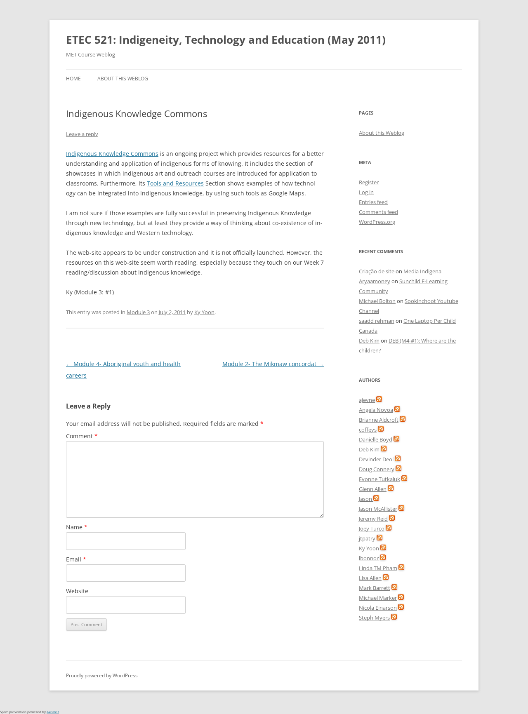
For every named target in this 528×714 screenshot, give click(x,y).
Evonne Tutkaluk (379, 479)
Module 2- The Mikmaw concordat (273, 364)
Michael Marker (378, 597)
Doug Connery (376, 469)
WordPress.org (377, 221)
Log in (366, 192)
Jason (366, 499)
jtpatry (367, 538)
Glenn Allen (373, 489)
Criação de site (376, 271)
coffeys (368, 429)
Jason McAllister (378, 508)
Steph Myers (374, 617)
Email (76, 559)
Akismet (53, 711)
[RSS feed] (379, 400)
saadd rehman (376, 320)
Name (76, 527)
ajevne (367, 400)
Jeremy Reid (373, 518)
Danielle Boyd (375, 439)
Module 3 (138, 312)
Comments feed (378, 212)
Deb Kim (369, 340)
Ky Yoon (204, 312)
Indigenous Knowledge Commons (112, 153)
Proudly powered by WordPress (102, 675)
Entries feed (373, 202)
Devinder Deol (376, 459)
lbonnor (369, 558)
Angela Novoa (376, 409)
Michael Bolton (377, 301)
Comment (82, 436)
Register (369, 182)
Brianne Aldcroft (378, 419)
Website (77, 591)
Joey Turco (371, 528)
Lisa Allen (370, 578)
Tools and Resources (175, 183)
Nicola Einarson (378, 607)
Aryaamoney (374, 281)
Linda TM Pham (378, 568)
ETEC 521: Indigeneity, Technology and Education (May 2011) (226, 39)
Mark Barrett (374, 588)
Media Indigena (422, 271)
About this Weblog (122, 78)
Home (73, 78)
